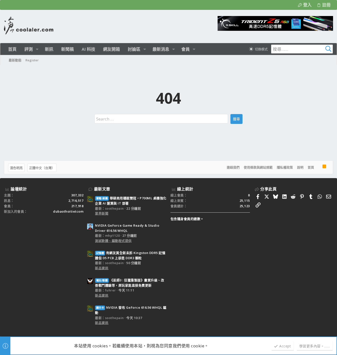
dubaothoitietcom (68, 211)
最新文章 (102, 189)
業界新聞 (101, 213)
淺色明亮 (16, 168)
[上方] (318, 167)
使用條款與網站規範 (258, 167)
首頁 (311, 167)
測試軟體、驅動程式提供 (113, 240)
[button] (37, 49)
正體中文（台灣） (42, 168)
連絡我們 (233, 167)
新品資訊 (101, 268)
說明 (300, 167)
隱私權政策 (285, 167)
